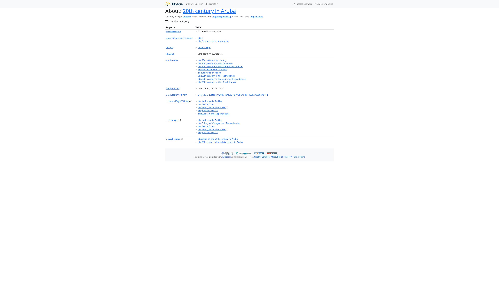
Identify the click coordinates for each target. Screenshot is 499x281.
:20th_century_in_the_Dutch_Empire (217, 82)
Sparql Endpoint (324, 3)
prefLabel (172, 88)
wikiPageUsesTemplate (179, 38)
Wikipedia (226, 157)
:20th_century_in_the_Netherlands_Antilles (220, 66)
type (169, 47)
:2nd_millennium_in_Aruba (212, 69)
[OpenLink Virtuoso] (226, 153)
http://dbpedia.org (221, 16)
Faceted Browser (303, 3)
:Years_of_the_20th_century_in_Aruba (218, 139)
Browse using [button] (195, 3)
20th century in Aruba (209, 10)
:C (200, 38)
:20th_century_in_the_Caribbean (215, 63)
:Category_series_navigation (213, 41)
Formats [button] (211, 3)
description (173, 31)
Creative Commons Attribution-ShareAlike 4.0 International (280, 157)
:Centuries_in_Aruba (209, 72)
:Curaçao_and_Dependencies (213, 113)
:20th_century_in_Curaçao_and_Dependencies (222, 79)
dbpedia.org (257, 16)
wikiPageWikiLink (178, 101)
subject (173, 120)
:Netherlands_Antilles (210, 101)
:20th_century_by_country (212, 60)
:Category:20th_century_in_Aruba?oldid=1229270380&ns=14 (233, 94)
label (170, 53)
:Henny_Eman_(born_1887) (212, 107)
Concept (187, 16)
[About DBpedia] (174, 4)
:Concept (204, 47)
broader (172, 60)
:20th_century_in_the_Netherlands (216, 75)
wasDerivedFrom (176, 94)
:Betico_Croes (206, 104)
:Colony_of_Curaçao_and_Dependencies (219, 123)
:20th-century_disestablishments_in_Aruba (220, 142)
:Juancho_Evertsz (208, 110)
